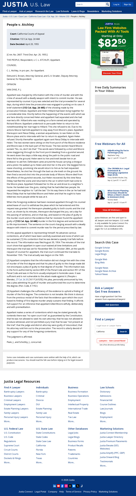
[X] (77, 486)
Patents (72, 449)
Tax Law (72, 417)
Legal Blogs (101, 254)
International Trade (78, 408)
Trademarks (74, 454)
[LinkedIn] (54, 486)
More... (7, 421)
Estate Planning (44, 408)
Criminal (40, 395)
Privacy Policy (90, 492)
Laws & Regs (78, 11)
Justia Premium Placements (113, 441)
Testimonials (106, 461)
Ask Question (112, 304)
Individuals (42, 387)
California (41, 445)
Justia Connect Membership (114, 432)
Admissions (105, 395)
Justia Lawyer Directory (111, 437)
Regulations (10, 441)
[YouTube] (58, 486)
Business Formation (78, 391)
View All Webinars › (112, 210)
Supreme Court (11, 445)
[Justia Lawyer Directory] (81, 486)
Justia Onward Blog (109, 457)
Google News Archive (105, 271)
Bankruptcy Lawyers (14, 391)
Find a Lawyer (10, 11)
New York (41, 454)
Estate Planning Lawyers (16, 408)
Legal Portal (40, 492)
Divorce (40, 400)
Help (61, 492)
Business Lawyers (13, 395)
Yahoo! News (101, 274)
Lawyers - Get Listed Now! (112, 340)
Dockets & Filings (12, 458)
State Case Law (43, 441)
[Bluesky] (73, 486)
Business (73, 387)
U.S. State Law (44, 428)
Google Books (102, 250)
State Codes (42, 437)
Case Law (23, 16)
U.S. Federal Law (13, 428)
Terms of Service (73, 492)
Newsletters (93, 11)
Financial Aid (106, 400)
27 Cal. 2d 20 (22, 279)
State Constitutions (45, 432)
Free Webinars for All (110, 143)
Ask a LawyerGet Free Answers (107, 289)
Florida (39, 449)
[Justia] (15, 4)
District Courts (11, 454)
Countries (73, 458)
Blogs (103, 412)
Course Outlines (108, 404)
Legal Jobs (73, 432)
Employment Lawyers (14, 404)
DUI (38, 404)
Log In (116, 4)
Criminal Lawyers (12, 400)
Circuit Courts (11, 449)
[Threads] (70, 486)
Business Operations (78, 395)
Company (52, 492)
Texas (39, 458)
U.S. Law (13, 16)
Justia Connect (26, 492)
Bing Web (100, 262)
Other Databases (78, 428)
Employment (74, 400)
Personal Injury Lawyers (16, 417)
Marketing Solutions (112, 11)
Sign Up (127, 4)
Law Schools (62, 11)
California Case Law (37, 16)
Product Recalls (75, 445)
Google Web (101, 259)
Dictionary (105, 391)
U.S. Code (8, 437)
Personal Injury (43, 417)
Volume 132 (64, 16)
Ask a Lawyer (26, 11)
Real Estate (73, 412)
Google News (101, 267)
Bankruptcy (42, 391)
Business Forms (76, 441)
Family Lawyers (11, 412)
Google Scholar (102, 247)
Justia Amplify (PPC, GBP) (112, 452)
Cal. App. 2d (52, 16)
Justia (5, 16)
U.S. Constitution (12, 432)
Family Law (41, 412)
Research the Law (44, 11)
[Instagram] (66, 486)
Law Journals (106, 408)
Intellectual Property (78, 404)
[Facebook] (62, 486)
